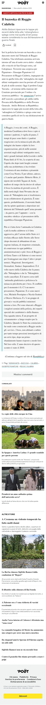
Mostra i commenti (23, 374)
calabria (34, 363)
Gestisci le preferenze (15, 679)
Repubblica (38, 356)
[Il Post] (23, 2)
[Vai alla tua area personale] (43, 2)
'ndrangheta (14, 363)
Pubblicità (24, 677)
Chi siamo (13, 677)
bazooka (25, 363)
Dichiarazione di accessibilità (23, 682)
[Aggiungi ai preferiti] (15, 45)
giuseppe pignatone (10, 366)
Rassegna (6, 8)
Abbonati (23, 696)
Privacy (33, 677)
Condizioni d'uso (34, 679)
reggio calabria (27, 366)
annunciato (29, 95)
